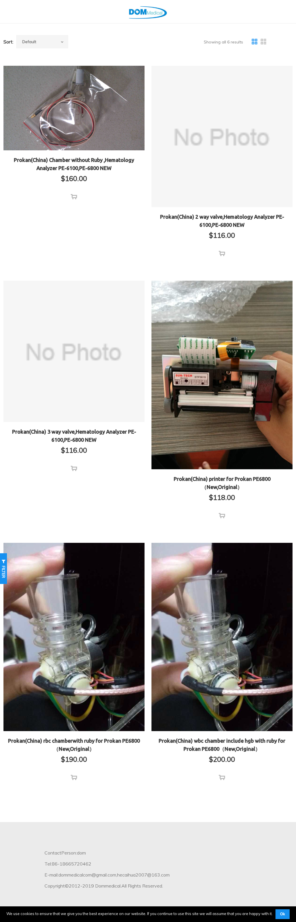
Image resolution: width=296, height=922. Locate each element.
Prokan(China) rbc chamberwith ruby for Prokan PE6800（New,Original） (74, 745)
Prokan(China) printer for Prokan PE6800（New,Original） (222, 483)
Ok (282, 914)
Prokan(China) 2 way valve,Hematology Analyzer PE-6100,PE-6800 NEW (222, 221)
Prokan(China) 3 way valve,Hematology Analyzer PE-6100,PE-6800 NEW (74, 436)
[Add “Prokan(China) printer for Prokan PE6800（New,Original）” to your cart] (222, 515)
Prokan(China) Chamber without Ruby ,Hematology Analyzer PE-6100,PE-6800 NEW (74, 164)
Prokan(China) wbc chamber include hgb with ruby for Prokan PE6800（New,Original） (222, 745)
